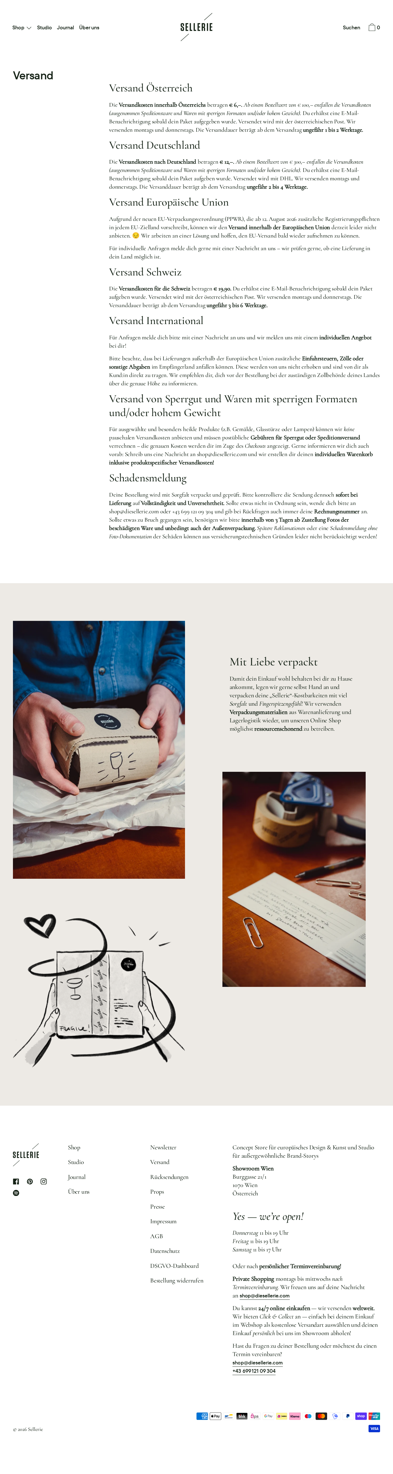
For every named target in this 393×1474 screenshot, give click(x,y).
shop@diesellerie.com (134, 511)
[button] (352, 28)
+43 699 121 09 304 (192, 511)
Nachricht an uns (255, 248)
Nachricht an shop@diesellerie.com (206, 454)
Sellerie (35, 1429)
